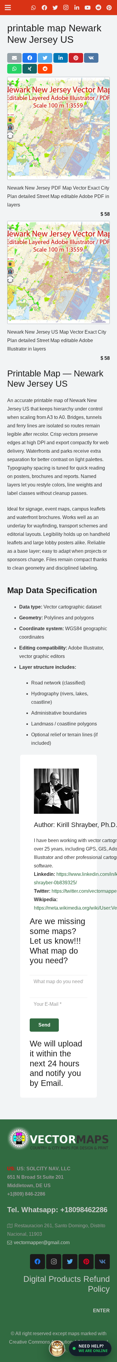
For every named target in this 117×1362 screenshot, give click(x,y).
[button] (90, 1348)
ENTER (101, 1310)
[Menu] (8, 7)
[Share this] (29, 58)
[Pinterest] (109, 7)
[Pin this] (76, 58)
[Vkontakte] (102, 1261)
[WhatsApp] (33, 7)
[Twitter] (55, 7)
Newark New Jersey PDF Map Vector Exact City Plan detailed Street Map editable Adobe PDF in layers (58, 196)
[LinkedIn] (76, 7)
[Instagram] (66, 7)
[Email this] (14, 58)
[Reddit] (98, 7)
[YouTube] (87, 7)
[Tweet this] (45, 58)
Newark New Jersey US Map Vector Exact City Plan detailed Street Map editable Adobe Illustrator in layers (56, 340)
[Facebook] (44, 7)
